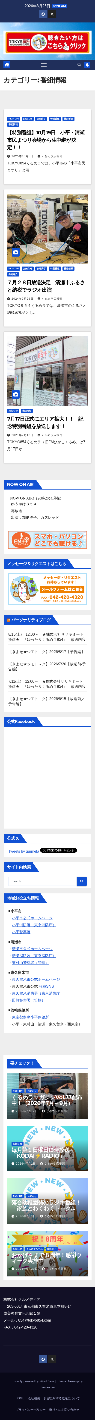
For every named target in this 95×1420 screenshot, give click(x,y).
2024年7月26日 (23, 298)
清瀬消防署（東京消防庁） (34, 956)
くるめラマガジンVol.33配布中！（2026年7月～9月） (47, 1100)
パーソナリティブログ (31, 619)
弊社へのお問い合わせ (64, 1409)
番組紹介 (13, 274)
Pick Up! (14, 118)
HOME (19, 1398)
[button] (79, 65)
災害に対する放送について (62, 1398)
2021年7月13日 (23, 435)
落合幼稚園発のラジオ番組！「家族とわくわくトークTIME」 (46, 1208)
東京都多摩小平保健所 (30, 1017)
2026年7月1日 (26, 1163)
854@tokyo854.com (34, 1320)
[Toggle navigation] (44, 65)
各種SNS (46, 986)
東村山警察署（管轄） (30, 963)
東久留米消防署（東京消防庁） (38, 993)
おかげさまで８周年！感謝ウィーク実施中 (46, 1258)
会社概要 (34, 1398)
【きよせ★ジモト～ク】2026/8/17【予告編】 (46, 652)
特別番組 (54, 118)
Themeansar (47, 1387)
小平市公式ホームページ (32, 918)
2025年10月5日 (23, 156)
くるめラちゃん (35, 1248)
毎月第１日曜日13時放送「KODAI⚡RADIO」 (40, 1153)
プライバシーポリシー (31, 1409)
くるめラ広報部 (52, 156)
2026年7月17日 (27, 1111)
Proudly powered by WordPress (33, 1381)
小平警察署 (21, 932)
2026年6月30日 (27, 1268)
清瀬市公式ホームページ (32, 949)
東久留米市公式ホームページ (36, 979)
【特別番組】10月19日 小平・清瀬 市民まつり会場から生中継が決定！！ (48, 140)
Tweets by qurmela (23, 851)
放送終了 (41, 118)
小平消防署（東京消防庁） (34, 925)
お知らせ (27, 118)
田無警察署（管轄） (28, 1000)
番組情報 (13, 124)
